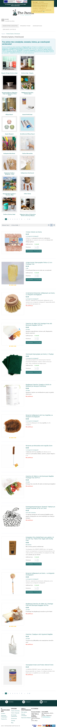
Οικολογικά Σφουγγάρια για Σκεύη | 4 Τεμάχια (40, 354)
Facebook (11, 701)
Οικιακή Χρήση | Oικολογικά (10, 25)
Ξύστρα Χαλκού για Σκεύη (34, 232)
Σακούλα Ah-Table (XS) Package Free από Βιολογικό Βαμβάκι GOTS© (39, 324)
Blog (12, 722)
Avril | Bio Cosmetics (31, 512)
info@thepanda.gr (46, 716)
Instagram (28, 701)
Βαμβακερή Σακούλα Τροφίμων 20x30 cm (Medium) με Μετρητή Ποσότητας (38, 385)
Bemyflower (28, 544)
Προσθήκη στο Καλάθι (33, 251)
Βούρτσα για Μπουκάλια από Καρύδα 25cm (39, 445)
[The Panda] (23, 12)
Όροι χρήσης (24, 712)
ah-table (28, 329)
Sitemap (13, 720)
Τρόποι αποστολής (15, 710)
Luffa (27, 268)
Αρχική (3, 33)
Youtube (45, 701)
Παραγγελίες (4, 719)
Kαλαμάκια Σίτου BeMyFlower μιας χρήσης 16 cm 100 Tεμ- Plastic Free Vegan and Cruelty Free (40, 538)
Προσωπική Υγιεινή (25, 25)
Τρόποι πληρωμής (15, 712)
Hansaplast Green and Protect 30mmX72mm (39, 665)
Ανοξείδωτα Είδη (37, 25)
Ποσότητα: (28, 247)
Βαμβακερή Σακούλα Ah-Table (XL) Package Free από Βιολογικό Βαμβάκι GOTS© (39, 604)
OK (43, 11)
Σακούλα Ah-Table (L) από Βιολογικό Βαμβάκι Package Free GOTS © (40, 477)
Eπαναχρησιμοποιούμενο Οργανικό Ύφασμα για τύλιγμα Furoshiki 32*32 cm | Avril (40, 507)
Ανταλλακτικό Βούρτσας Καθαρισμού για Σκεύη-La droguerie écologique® (40, 293)
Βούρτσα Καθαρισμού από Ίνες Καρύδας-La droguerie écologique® (39, 415)
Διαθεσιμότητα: (29, 244)
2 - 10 (28, 219)
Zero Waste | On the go (9, 29)
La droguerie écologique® (32, 236)
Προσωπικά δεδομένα (26, 717)
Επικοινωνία (14, 718)
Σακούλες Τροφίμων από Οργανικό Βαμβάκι (39, 634)
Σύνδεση (3, 713)
